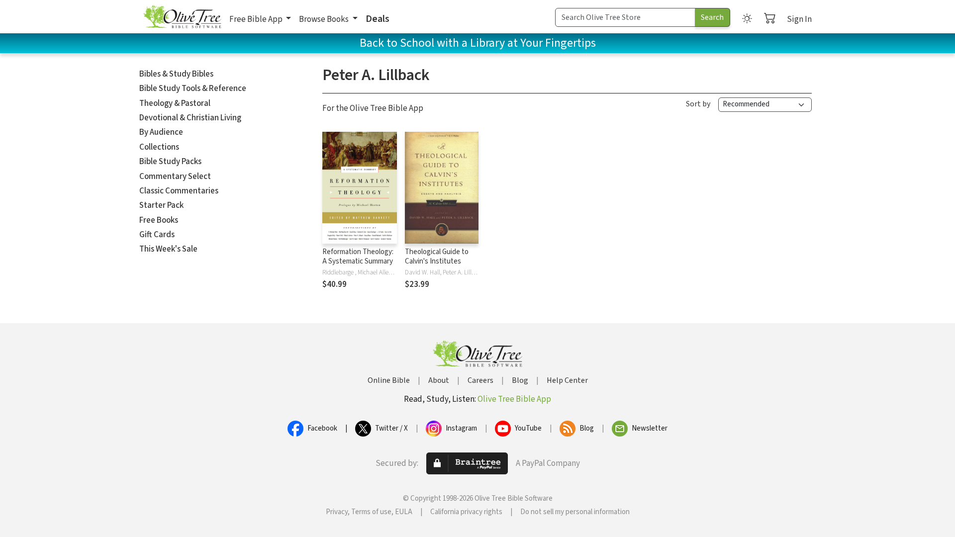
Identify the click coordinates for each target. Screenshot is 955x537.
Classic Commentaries (178, 191)
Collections (159, 147)
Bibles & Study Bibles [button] (176, 74)
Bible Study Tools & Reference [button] (192, 88)
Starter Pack (161, 205)
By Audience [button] (161, 132)
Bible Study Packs (170, 162)
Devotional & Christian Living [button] (190, 118)
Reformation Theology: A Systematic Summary (357, 257)
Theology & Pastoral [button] (174, 103)
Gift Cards (157, 235)
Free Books (158, 220)
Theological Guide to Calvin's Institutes (437, 257)
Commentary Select (175, 176)
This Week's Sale (168, 249)
